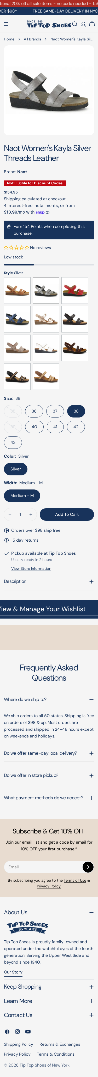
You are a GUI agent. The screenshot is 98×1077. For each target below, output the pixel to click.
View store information (31, 568)
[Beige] (17, 348)
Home (9, 39)
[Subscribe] (88, 867)
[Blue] (17, 319)
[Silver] (46, 290)
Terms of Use (75, 880)
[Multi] (17, 376)
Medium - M (22, 495)
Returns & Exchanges (59, 1044)
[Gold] (46, 319)
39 (16, 428)
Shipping (12, 199)
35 (16, 413)
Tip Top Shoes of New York (45, 1065)
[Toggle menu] (6, 24)
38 (76, 411)
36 (34, 411)
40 (34, 426)
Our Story (13, 972)
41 (55, 426)
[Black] (74, 319)
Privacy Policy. (49, 886)
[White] (46, 348)
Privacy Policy (17, 1054)
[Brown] (74, 348)
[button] (17, 247)
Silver (15, 469)
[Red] (74, 290)
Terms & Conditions (55, 1054)
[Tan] (17, 290)
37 (55, 411)
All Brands (32, 39)
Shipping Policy (18, 1044)
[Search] (75, 24)
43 (12, 442)
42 (75, 426)
